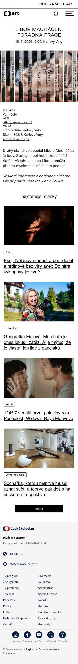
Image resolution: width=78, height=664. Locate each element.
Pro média (44, 576)
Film (8, 252)
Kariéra (43, 606)
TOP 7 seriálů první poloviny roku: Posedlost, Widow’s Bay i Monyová (38, 415)
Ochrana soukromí (49, 649)
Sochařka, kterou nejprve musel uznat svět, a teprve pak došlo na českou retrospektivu (37, 488)
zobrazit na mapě (16, 139)
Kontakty (44, 624)
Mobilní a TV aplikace (16, 618)
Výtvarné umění (15, 474)
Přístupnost (9, 653)
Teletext (8, 594)
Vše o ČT (8, 624)
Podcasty (9, 600)
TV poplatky (11, 588)
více (39, 508)
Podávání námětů (49, 612)
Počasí (7, 606)
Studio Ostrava (47, 594)
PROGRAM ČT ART (55, 4)
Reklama (44, 582)
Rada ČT (43, 600)
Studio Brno (46, 588)
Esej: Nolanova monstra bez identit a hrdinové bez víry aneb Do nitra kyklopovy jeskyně (38, 265)
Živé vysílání (11, 582)
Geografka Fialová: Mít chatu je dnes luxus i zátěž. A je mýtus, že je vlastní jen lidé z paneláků (37, 342)
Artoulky (11, 328)
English (30, 649)
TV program (11, 576)
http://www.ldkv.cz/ (17, 122)
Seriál (9, 404)
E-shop (7, 612)
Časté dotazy (46, 618)
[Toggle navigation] (6, 4)
